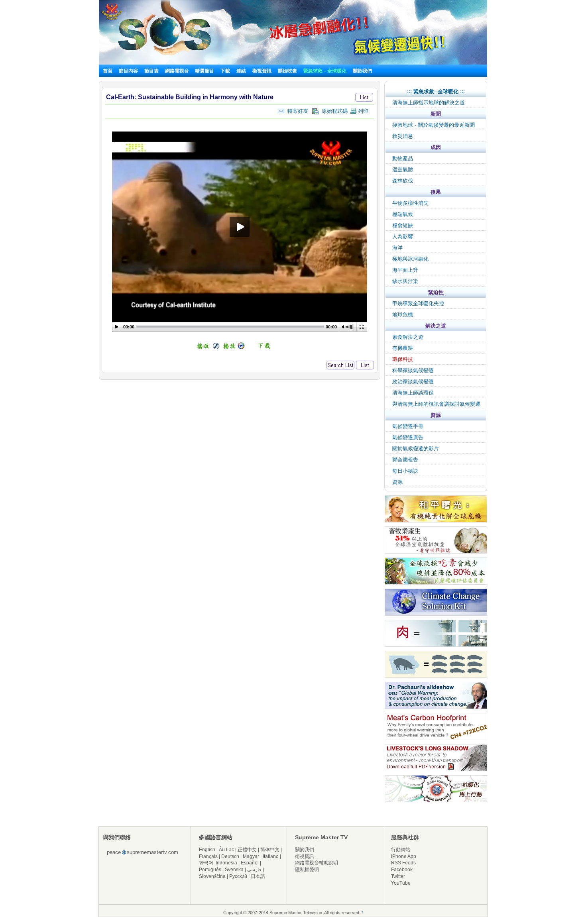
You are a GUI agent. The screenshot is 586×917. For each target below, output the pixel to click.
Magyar (251, 856)
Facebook (402, 869)
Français (208, 856)
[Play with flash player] (207, 348)
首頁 (107, 71)
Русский (238, 876)
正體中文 (247, 849)
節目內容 (128, 71)
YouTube (401, 883)
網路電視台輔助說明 (316, 863)
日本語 (258, 876)
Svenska (234, 869)
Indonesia (226, 863)
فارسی (254, 869)
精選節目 (204, 71)
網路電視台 (177, 71)
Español (250, 863)
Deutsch (230, 856)
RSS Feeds (403, 863)
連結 (241, 71)
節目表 (151, 71)
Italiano (271, 856)
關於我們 (362, 71)
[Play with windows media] (233, 348)
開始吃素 (287, 71)
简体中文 (269, 849)
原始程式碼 (333, 111)
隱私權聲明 (307, 869)
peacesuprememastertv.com (142, 852)
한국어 (206, 863)
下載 (225, 71)
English (207, 849)
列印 (362, 111)
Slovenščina (212, 876)
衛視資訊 (261, 71)
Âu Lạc (226, 849)
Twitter (398, 876)
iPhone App (403, 856)
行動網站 (400, 849)
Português (210, 869)
